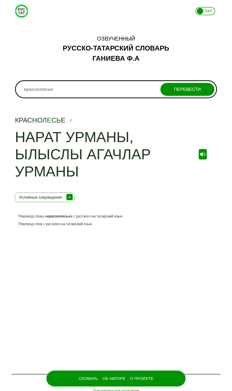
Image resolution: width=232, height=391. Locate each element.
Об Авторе (114, 378)
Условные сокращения (40, 197)
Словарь (88, 378)
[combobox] (116, 89)
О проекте (141, 378)
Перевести (187, 89)
